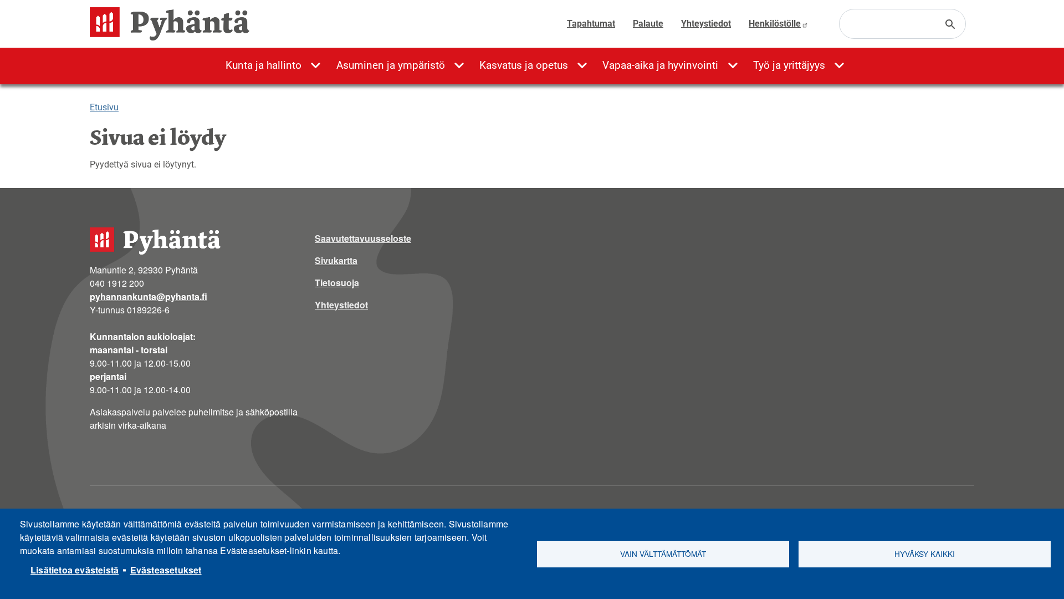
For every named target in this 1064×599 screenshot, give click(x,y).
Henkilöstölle (775, 23)
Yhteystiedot (706, 23)
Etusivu (104, 107)
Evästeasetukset (166, 570)
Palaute (648, 23)
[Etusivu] (174, 23)
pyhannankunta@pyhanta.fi (148, 296)
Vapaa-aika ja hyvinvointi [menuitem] (660, 65)
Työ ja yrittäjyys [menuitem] (789, 65)
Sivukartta (336, 260)
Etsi (950, 24)
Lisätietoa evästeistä (74, 570)
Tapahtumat (591, 23)
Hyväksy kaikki (924, 553)
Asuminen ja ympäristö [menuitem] (390, 65)
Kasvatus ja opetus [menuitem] (523, 65)
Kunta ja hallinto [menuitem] (263, 65)
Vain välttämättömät (663, 553)
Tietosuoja (337, 282)
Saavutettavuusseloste (363, 238)
